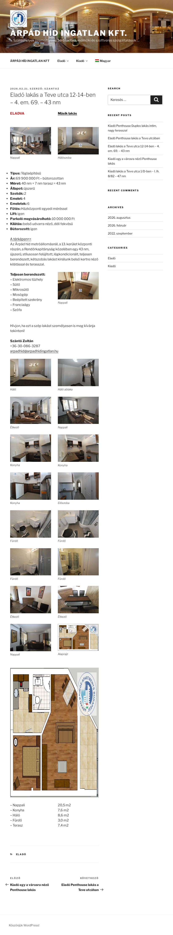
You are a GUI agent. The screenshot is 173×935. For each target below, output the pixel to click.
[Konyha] (30, 486)
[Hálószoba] (78, 140)
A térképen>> (20, 239)
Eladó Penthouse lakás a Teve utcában (134, 138)
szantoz (51, 88)
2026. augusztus (119, 217)
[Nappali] (30, 140)
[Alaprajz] (78, 637)
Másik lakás (67, 113)
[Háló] (30, 372)
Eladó (61, 61)
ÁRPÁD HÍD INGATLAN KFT (29, 61)
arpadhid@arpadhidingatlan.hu (34, 351)
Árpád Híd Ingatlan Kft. (68, 33)
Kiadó (80, 61)
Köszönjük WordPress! (24, 925)
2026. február (117, 225)
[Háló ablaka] (78, 372)
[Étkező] (30, 410)
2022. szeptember (120, 233)
